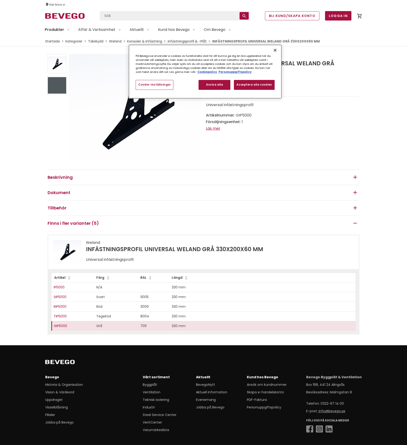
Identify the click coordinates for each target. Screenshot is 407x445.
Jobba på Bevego (59, 422)
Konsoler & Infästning (144, 41)
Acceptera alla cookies (254, 85)
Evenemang (206, 399)
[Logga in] (359, 17)
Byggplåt (150, 384)
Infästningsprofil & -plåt (187, 41)
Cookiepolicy (207, 72)
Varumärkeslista (156, 430)
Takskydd (95, 41)
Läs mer (213, 128)
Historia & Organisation (64, 384)
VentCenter (152, 422)
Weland (115, 41)
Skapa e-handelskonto (265, 392)
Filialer (50, 414)
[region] (205, 72)
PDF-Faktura (257, 399)
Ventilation (151, 392)
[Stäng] (275, 50)
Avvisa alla (214, 85)
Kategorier (73, 41)
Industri (149, 407)
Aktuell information (211, 392)
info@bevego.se (331, 411)
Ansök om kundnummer (267, 384)
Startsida (52, 41)
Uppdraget (54, 399)
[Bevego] (66, 363)
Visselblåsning (56, 407)
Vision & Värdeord (59, 392)
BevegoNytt (205, 384)
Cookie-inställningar (154, 85)
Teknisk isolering (156, 399)
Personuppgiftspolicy (264, 407)
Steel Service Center (159, 414)
